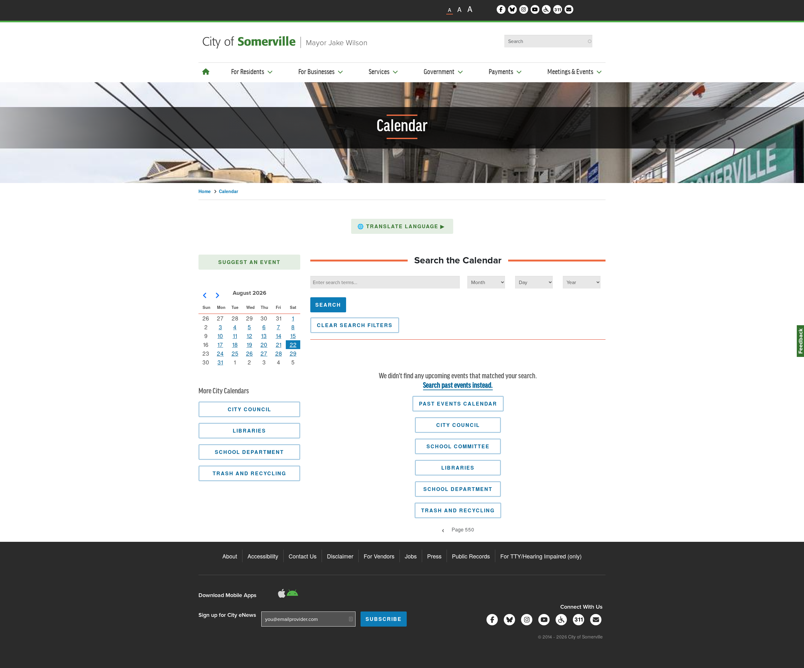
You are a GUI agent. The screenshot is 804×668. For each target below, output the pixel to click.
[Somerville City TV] (543, 618)
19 (249, 344)
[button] (402, 226)
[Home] (205, 71)
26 (249, 353)
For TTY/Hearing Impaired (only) (541, 556)
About (229, 556)
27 (263, 353)
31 (220, 362)
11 (235, 335)
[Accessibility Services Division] (560, 618)
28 (278, 353)
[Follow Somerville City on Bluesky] (508, 618)
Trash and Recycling (458, 510)
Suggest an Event (249, 262)
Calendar (228, 191)
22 (293, 344)
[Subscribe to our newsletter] (594, 618)
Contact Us (303, 556)
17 (220, 344)
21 (278, 344)
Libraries (458, 467)
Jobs (411, 556)
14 (278, 335)
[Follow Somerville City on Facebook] (491, 618)
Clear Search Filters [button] (355, 325)
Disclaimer (340, 556)
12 (249, 335)
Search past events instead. (458, 386)
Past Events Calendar (458, 403)
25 (234, 353)
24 (220, 353)
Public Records (471, 556)
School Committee (458, 446)
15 (293, 335)
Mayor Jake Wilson (336, 42)
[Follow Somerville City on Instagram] (525, 618)
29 (293, 353)
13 (264, 335)
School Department (457, 489)
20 (263, 344)
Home (204, 191)
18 (235, 344)
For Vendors (379, 556)
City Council (458, 424)
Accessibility (262, 556)
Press (434, 556)
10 (220, 335)
